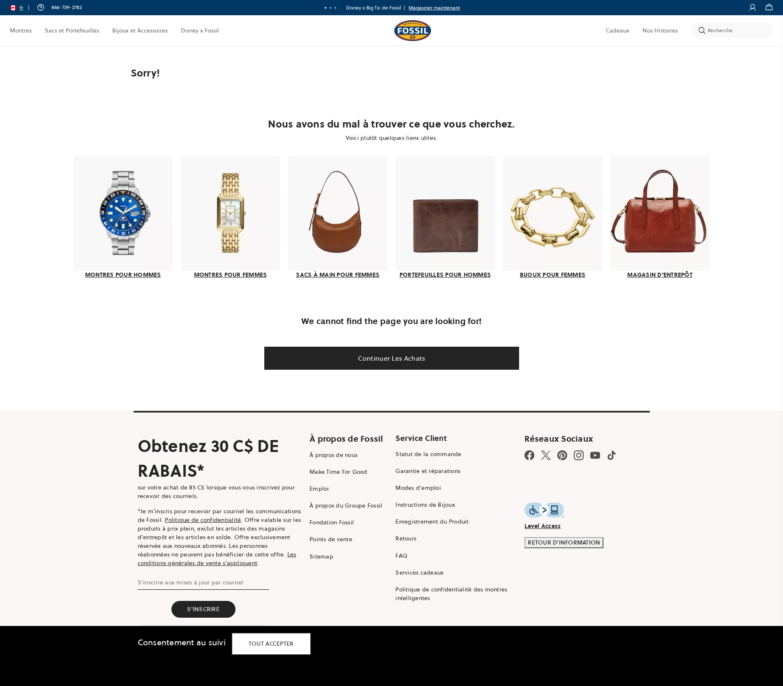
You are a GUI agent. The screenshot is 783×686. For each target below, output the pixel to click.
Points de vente (331, 539)
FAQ (401, 556)
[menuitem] (21, 30)
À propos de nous (334, 455)
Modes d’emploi (418, 488)
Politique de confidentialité (203, 520)
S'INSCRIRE (203, 609)
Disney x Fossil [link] (200, 30)
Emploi (319, 488)
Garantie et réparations (427, 471)
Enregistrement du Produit (432, 521)
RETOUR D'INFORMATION (564, 542)
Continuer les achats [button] (391, 358)
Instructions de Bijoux (425, 505)
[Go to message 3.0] (335, 8)
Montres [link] (21, 30)
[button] (22, 7)
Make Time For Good (338, 472)
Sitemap (321, 556)
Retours (405, 538)
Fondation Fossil (332, 522)
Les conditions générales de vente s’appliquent (217, 558)
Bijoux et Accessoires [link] (140, 30)
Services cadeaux (419, 572)
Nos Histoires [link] (660, 30)
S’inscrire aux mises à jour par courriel (191, 582)
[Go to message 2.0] (330, 8)
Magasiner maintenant (434, 7)
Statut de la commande (428, 454)
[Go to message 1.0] (325, 8)
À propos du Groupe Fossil (346, 505)
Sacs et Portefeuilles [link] (72, 30)
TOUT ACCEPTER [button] (271, 644)
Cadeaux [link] (617, 30)
